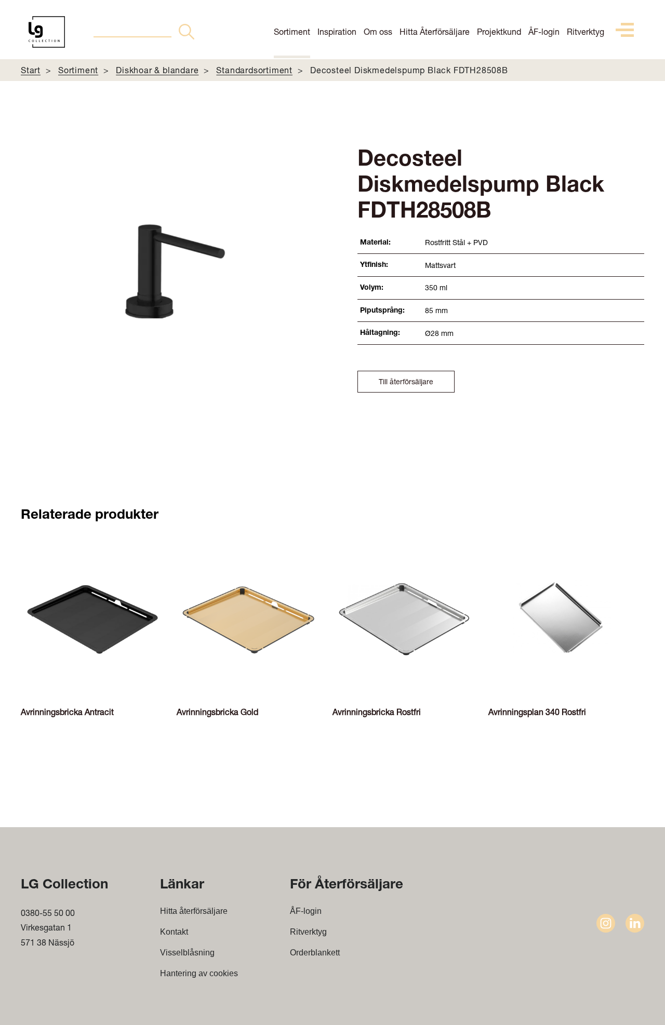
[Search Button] (186, 31)
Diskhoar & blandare (157, 70)
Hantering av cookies (199, 973)
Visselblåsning (187, 952)
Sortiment (292, 31)
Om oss (378, 31)
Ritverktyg (585, 31)
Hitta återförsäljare (194, 911)
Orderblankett (315, 952)
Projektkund (499, 31)
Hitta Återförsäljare (435, 31)
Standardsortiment (254, 70)
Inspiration (336, 31)
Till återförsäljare (406, 381)
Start (31, 70)
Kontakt (174, 931)
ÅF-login (544, 31)
